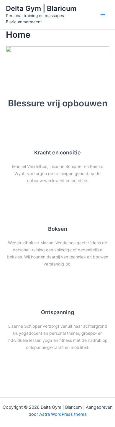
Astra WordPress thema (63, 414)
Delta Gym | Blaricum (41, 8)
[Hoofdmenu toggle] (103, 14)
